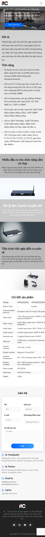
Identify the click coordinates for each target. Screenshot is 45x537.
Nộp (22, 446)
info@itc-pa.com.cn (9, 482)
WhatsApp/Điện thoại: (32, 416)
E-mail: (7, 415)
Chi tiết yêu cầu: (10, 428)
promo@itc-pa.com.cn (10, 484)
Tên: (6, 404)
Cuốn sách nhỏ (13, 25)
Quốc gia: (28, 404)
